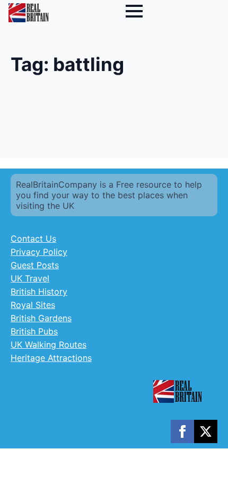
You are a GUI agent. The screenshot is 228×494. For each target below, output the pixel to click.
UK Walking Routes (48, 344)
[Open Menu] (134, 11)
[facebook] (182, 431)
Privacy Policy (39, 251)
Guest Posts (35, 265)
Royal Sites (33, 304)
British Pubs (34, 331)
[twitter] (205, 431)
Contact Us (33, 238)
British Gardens (41, 318)
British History (39, 291)
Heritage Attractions (51, 357)
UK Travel (30, 278)
